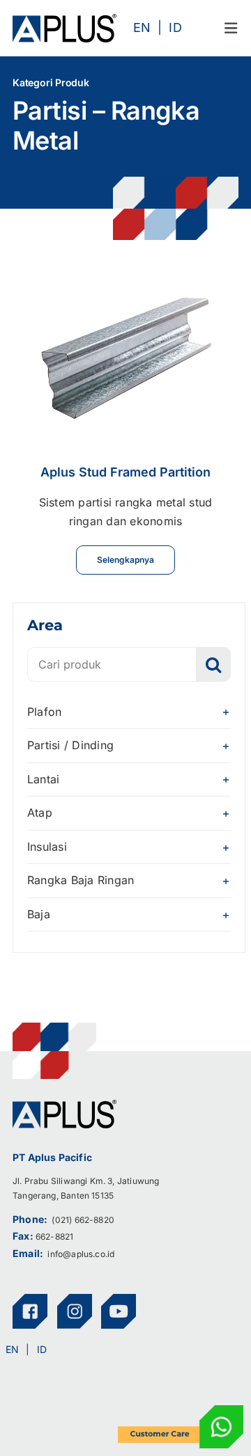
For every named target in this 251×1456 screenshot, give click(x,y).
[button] (129, 712)
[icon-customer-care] (180, 1411)
